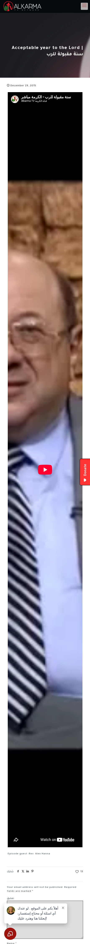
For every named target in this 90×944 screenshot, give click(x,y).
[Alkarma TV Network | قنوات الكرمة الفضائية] (23, 6)
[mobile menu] (84, 6)
